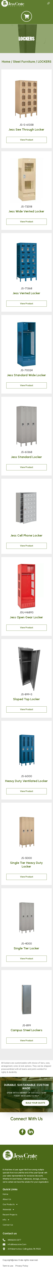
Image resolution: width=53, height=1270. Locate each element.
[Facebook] (22, 1132)
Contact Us (8, 1225)
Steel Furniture (24, 61)
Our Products (9, 1204)
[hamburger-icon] (48, 3)
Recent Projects (10, 1214)
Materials (7, 1209)
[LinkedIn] (31, 1132)
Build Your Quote (35, 1103)
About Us (7, 1199)
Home (6, 61)
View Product (26, 139)
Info (4, 1219)
